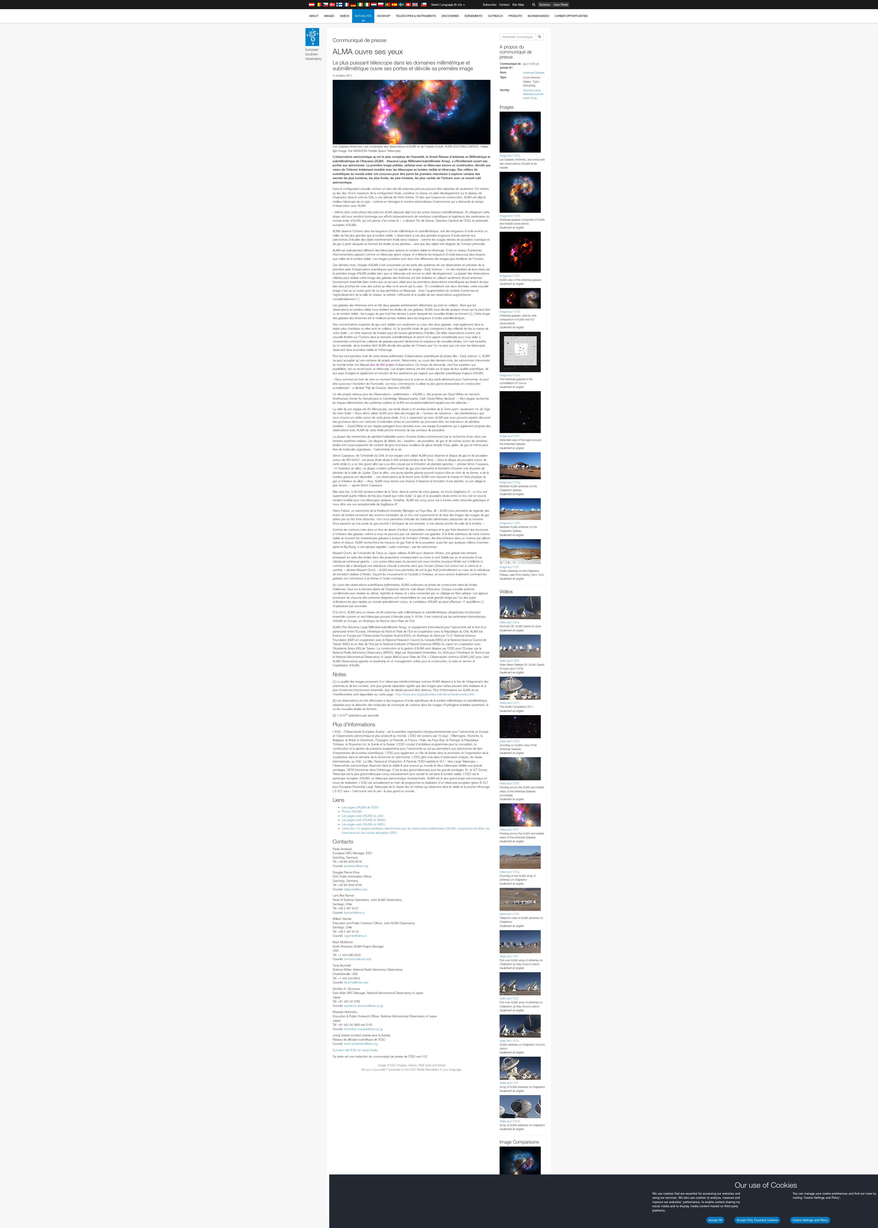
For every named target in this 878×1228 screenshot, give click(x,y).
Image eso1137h (510, 523)
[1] (357, 299)
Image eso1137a (510, 155)
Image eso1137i (509, 567)
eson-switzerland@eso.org (360, 1043)
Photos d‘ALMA (352, 811)
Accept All (715, 1220)
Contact (504, 4)
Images (329, 16)
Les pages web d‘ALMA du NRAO (364, 820)
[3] (482, 601)
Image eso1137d (510, 311)
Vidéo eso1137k (509, 1040)
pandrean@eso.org (356, 866)
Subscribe (489, 4)
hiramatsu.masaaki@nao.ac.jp (363, 1029)
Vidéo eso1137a (509, 622)
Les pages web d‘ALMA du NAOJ (363, 824)
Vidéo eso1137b (509, 660)
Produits (515, 16)
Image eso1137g (510, 482)
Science (544, 4)
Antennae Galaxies (533, 72)
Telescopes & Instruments (416, 16)
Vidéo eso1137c (509, 703)
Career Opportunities (571, 16)
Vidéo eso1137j (509, 998)
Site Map (518, 4)
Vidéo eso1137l (509, 1083)
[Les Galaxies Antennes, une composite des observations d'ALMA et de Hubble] (411, 112)
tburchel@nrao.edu (356, 982)
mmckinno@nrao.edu (357, 959)
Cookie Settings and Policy (810, 1220)
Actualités (363, 16)
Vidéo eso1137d (509, 741)
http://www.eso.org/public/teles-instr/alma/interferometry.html (435, 694)
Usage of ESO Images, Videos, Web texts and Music (412, 1065)
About (314, 16)
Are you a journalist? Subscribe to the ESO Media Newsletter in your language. (411, 1069)
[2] (470, 313)
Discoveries (450, 16)
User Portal (561, 4)
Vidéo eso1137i (509, 956)
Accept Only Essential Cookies (757, 1220)
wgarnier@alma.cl (355, 935)
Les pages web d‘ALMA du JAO (362, 816)
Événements (473, 16)
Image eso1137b (510, 216)
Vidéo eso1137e (509, 783)
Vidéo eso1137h (509, 914)
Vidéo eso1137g (509, 872)
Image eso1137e (510, 375)
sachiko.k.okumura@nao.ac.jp (363, 1005)
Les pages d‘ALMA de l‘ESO (360, 807)
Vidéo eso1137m (510, 1121)
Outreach (495, 16)
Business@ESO (538, 16)
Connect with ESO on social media (355, 1050)
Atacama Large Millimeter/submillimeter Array (533, 94)
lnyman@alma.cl (354, 912)
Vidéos (344, 16)
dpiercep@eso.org (355, 889)
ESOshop (383, 16)
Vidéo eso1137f (509, 829)
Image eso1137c (510, 275)
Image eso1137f (509, 436)
